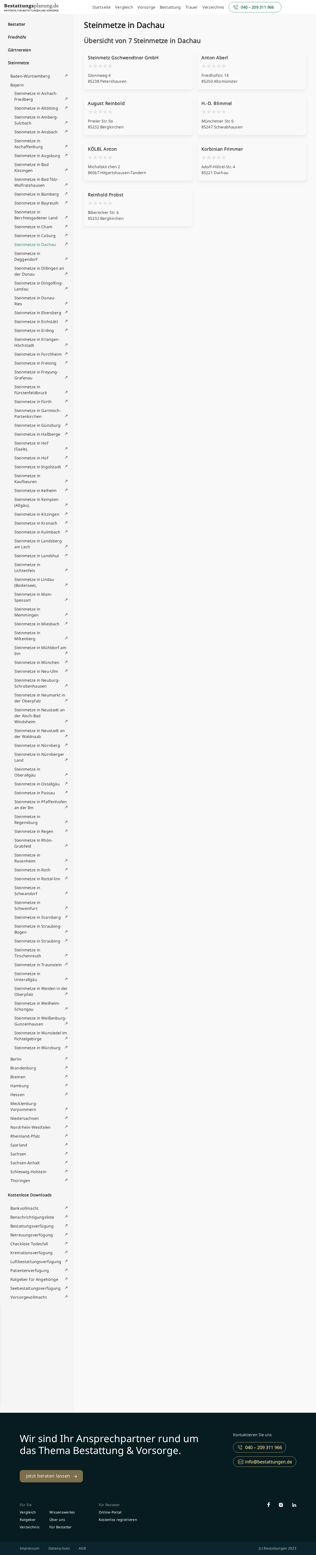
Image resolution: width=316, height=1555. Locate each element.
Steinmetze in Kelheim (35, 490)
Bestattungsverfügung (32, 1226)
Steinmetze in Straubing (37, 941)
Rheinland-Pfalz (25, 1136)
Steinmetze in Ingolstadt (37, 467)
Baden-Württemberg (30, 76)
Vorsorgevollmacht (28, 1297)
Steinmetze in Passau (34, 793)
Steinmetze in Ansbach (36, 132)
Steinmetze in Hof (31, 458)
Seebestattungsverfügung (35, 1288)
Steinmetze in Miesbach (37, 624)
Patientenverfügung (29, 1270)
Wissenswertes (62, 1512)
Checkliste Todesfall (29, 1244)
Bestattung (170, 7)
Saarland (18, 1145)
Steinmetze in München (36, 662)
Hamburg (19, 1085)
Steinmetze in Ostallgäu (37, 784)
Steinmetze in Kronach (35, 523)
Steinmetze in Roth (32, 870)
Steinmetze (18, 62)
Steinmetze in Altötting (36, 108)
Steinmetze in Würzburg (37, 1047)
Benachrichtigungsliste (32, 1217)
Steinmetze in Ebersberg (37, 312)
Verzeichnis (213, 7)
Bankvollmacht (24, 1208)
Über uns (57, 1519)
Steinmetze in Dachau (35, 244)
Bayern (17, 85)
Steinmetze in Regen (33, 831)
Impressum (30, 1548)
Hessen (17, 1094)
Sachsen (18, 1154)
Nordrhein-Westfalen (30, 1127)
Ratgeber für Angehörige (34, 1279)
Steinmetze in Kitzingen (36, 514)
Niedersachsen (24, 1118)
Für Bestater (109, 1504)
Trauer (191, 7)
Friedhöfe (17, 37)
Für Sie (26, 1504)
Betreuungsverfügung (31, 1235)
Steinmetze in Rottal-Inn (37, 878)
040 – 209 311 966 (257, 7)
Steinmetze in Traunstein (38, 964)
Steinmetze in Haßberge (37, 434)
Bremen (17, 1077)
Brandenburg (23, 1068)
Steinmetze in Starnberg (37, 917)
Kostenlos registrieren (118, 1519)
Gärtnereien (19, 50)
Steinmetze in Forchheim (38, 354)
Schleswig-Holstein (28, 1171)
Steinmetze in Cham (33, 226)
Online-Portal (110, 1512)
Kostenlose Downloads (30, 1195)
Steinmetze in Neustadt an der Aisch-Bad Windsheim (39, 715)
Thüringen (20, 1180)
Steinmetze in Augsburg (37, 155)
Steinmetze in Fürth (33, 401)
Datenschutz (59, 1548)
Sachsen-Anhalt (25, 1163)
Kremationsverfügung (31, 1252)
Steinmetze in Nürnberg (37, 745)
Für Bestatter (60, 1527)
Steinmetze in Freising (35, 363)
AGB (82, 1548)
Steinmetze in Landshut (36, 555)
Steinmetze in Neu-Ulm (36, 671)
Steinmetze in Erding (34, 330)
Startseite (101, 7)
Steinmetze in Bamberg (36, 194)
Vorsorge (146, 7)
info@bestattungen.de (268, 1462)
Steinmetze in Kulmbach (37, 532)
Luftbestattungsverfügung (35, 1261)
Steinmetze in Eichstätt (36, 321)
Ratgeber (28, 1519)
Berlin (15, 1059)
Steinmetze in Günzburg (37, 425)
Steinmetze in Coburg (35, 235)
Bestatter (16, 24)
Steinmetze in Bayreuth (36, 203)
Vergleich (124, 7)
